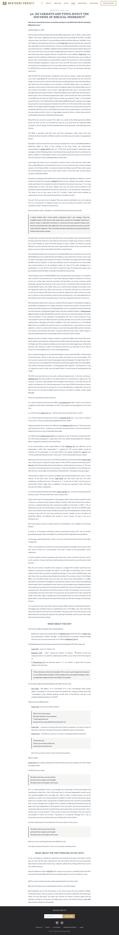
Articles (57, 3)
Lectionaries (56, 927)
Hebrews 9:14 (67, 425)
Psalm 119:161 (62, 492)
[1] (42, 79)
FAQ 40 (49, 871)
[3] (33, 393)
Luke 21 (84, 452)
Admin (81, 927)
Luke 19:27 (35, 649)
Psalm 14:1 (44, 413)
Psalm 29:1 (32, 763)
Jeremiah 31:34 (65, 418)
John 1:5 (31, 465)
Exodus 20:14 (45, 149)
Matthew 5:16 (33, 379)
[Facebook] (57, 923)
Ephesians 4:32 (36, 653)
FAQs (73, 3)
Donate (47, 927)
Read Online (108, 3)
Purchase (94, 3)
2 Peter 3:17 (86, 634)
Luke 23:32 (59, 478)
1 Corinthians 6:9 (64, 402)
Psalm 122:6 (86, 460)
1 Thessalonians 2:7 (38, 662)
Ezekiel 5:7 (55, 181)
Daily (66, 3)
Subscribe (69, 916)
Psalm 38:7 (35, 727)
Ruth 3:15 (64, 43)
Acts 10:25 (35, 689)
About (48, 3)
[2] (64, 90)
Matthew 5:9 (70, 446)
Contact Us (39, 927)
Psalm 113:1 (35, 734)
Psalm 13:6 (35, 707)
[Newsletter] (62, 923)
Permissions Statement (70, 927)
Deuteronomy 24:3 (47, 436)
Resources (82, 3)
